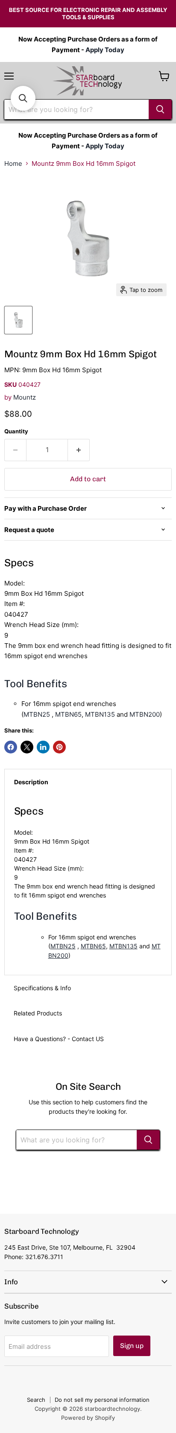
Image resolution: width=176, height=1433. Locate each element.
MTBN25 (36, 714)
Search (36, 1399)
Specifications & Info (42, 988)
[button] (23, 98)
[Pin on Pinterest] (59, 747)
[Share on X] (27, 747)
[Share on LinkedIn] (43, 747)
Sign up (132, 1346)
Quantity (16, 431)
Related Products (38, 1013)
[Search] (160, 109)
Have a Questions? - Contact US (59, 1038)
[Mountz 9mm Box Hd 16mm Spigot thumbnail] (18, 320)
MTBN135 (100, 714)
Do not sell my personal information (102, 1399)
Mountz (24, 397)
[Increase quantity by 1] (79, 450)
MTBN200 (144, 714)
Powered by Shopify (88, 1417)
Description (31, 782)
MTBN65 (68, 714)
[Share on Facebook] (10, 747)
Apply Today (104, 50)
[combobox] (76, 109)
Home (13, 163)
